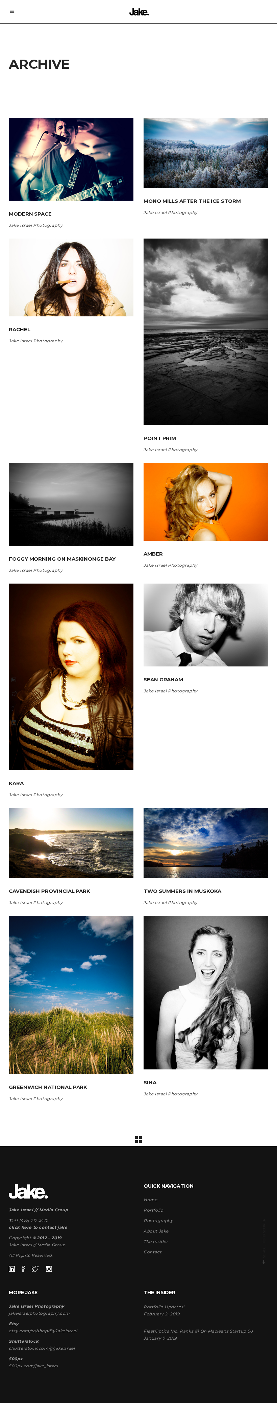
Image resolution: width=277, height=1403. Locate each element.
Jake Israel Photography (36, 225)
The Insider (156, 1241)
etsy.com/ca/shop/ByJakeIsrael (43, 1330)
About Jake (156, 1231)
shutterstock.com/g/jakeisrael (42, 1348)
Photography (158, 1220)
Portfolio (153, 1210)
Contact (152, 1251)
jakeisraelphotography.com (39, 1313)
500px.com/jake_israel (33, 1365)
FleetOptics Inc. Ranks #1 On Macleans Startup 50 (198, 1331)
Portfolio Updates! (164, 1306)
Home (150, 1199)
